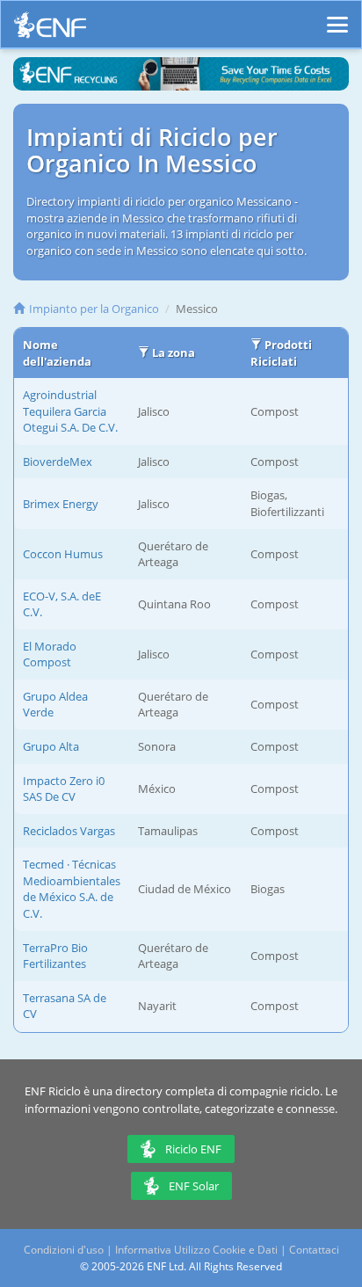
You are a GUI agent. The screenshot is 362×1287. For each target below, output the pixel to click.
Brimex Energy (60, 504)
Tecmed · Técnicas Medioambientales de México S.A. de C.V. (71, 888)
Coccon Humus (63, 554)
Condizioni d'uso (64, 1249)
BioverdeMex (57, 461)
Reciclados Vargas (69, 831)
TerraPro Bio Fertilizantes (55, 956)
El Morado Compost (49, 654)
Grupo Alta (51, 746)
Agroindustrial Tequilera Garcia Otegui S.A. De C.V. (70, 411)
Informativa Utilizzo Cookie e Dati (196, 1249)
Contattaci (314, 1249)
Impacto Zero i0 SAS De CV (64, 789)
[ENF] (50, 29)
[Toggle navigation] (337, 17)
